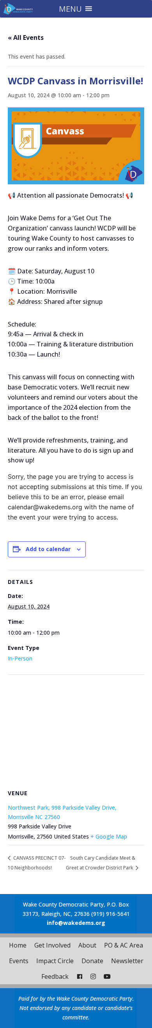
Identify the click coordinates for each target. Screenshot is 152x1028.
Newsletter (127, 961)
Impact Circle (55, 961)
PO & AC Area (123, 945)
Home (18, 945)
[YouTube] (107, 976)
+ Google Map (108, 836)
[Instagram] (93, 976)
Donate (92, 961)
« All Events (26, 37)
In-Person (20, 658)
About (87, 945)
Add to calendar (48, 549)
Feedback (55, 976)
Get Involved (52, 945)
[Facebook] (79, 976)
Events (18, 961)
